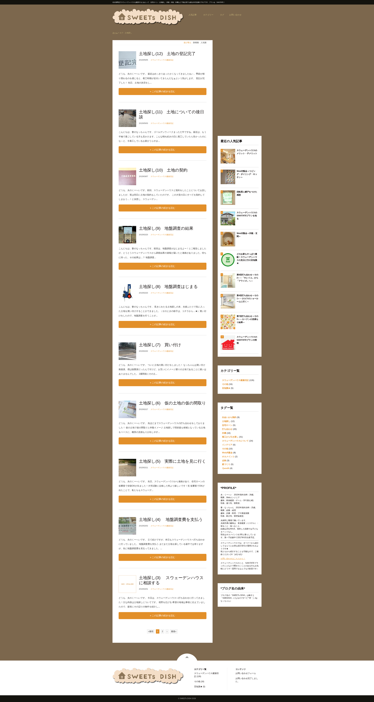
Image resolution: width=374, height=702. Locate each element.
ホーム (115, 33)
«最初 (150, 631)
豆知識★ (226, 388)
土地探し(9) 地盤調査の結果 (166, 228)
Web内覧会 (227, 452)
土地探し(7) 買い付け (160, 345)
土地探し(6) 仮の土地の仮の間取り (172, 403)
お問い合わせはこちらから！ (233, 559)
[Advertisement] (240, 84)
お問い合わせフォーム (246, 673)
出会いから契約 (229, 417)
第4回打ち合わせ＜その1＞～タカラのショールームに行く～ (247, 298)
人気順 (203, 42)
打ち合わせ (227, 429)
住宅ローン (227, 425)
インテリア (227, 445)
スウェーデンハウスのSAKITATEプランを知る (247, 215)
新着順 (196, 42)
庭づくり (226, 464)
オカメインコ (228, 456)
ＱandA (225, 468)
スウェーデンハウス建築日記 (162, 60)
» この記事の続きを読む (162, 91)
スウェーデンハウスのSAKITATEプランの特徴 (247, 340)
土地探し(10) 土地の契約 (163, 170)
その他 (225, 384)
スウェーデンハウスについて (235, 441)
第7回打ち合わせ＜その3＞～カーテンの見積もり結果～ (247, 319)
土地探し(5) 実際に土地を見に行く (172, 461)
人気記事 (192, 15)
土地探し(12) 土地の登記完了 (167, 53)
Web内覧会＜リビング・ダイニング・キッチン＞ (247, 174)
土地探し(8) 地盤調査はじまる (168, 286)
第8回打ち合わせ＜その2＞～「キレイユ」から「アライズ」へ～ (247, 278)
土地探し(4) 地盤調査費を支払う (171, 519)
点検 (224, 460)
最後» (173, 631)
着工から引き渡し (230, 437)
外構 (224, 433)
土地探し (226, 421)
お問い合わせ (235, 15)
